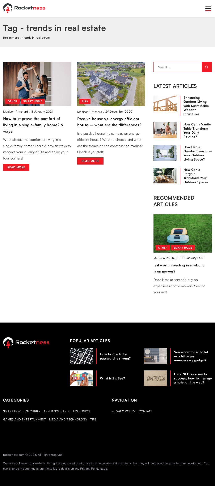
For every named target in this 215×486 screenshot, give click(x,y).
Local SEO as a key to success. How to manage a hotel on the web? (193, 378)
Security (33, 411)
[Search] (207, 67)
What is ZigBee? (112, 378)
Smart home (13, 411)
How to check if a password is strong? (115, 356)
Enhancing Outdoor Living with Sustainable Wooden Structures (196, 106)
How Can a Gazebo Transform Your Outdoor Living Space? (198, 153)
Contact (146, 411)
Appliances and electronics (66, 411)
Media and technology (68, 419)
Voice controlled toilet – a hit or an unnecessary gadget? (191, 356)
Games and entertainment (24, 419)
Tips (93, 419)
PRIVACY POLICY (124, 411)
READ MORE (16, 167)
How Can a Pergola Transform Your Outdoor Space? (196, 176)
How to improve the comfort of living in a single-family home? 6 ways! (33, 124)
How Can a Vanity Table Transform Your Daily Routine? (197, 130)
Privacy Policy (90, 468)
